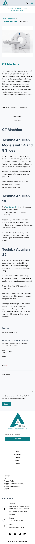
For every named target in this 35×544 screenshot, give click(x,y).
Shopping (17, 454)
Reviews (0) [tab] (17, 121)
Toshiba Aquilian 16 (12, 207)
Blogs (17, 461)
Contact (17, 457)
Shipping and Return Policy (14, 484)
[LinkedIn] (25, 534)
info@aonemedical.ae (16, 527)
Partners (7, 476)
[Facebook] (10, 534)
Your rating (4, 351)
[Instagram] (15, 534)
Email (4, 365)
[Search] (27, 3)
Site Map (7, 489)
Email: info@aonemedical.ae (19, 9)
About (17, 464)
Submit (6, 404)
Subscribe (17, 439)
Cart (5, 478)
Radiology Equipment (18, 107)
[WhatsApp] (20, 534)
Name (4, 357)
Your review (7, 374)
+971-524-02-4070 (15, 521)
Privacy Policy (9, 481)
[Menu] (32, 3)
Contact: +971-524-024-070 (15, 8)
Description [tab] (17, 116)
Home (17, 451)
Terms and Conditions (12, 486)
